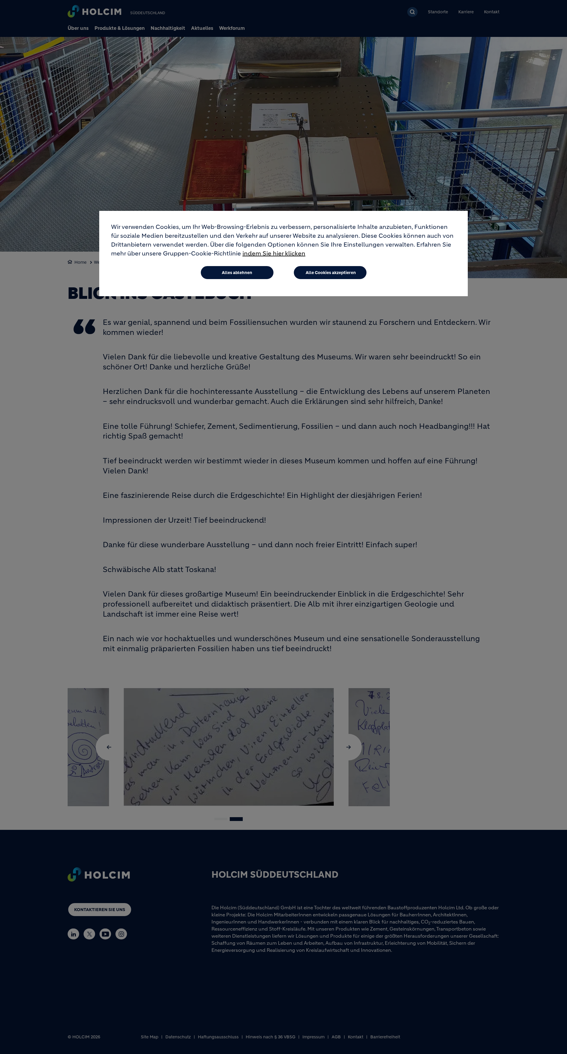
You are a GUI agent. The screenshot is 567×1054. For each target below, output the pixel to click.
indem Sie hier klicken (273, 253)
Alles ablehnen (237, 272)
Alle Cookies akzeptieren (331, 272)
